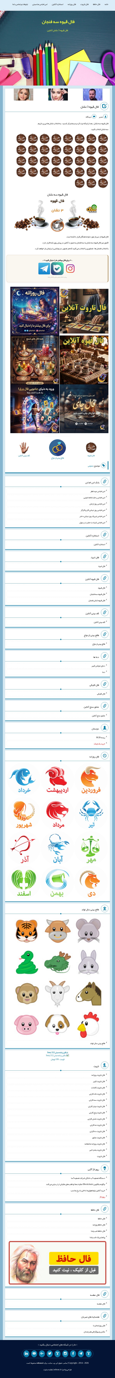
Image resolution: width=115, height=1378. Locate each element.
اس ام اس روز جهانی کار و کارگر (93, 510)
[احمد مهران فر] (92, 95)
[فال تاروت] (84, 312)
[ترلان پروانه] (58, 95)
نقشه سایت (48, 1369)
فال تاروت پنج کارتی (97, 1112)
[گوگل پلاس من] (42, 1353)
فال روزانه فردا (99, 1325)
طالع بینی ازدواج (98, 644)
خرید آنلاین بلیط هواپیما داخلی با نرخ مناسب (88, 1190)
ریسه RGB (100, 737)
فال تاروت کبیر (99, 1081)
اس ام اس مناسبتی (39, 4)
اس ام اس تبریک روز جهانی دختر (92, 516)
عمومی (90, 466)
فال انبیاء (101, 566)
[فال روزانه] (34, 312)
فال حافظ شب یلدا (98, 1231)
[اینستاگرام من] (65, 1353)
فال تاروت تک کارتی (97, 1094)
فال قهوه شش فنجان (96, 600)
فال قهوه (101, 588)
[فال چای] (84, 409)
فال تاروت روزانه (98, 1075)
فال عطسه (101, 1304)
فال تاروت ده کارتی (97, 1131)
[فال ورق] (34, 409)
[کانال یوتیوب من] (34, 1353)
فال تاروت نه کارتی (97, 1125)
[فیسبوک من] (73, 1353)
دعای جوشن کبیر (98, 666)
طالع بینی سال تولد (97, 1043)
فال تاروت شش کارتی (96, 1119)
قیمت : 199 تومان (57, 1056)
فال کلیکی (101, 694)
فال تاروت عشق (98, 1137)
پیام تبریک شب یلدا (97, 1237)
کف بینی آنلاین (99, 622)
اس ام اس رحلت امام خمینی (94, 497)
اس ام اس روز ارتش (97, 504)
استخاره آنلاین (57, 4)
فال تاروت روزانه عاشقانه (95, 1144)
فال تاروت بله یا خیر (97, 1150)
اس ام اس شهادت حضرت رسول (92, 522)
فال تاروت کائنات (98, 1087)
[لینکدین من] (26, 1353)
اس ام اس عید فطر (97, 491)
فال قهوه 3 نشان (90, 107)
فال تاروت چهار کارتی (96, 1106)
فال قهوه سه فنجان (58, 21)
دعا (103, 672)
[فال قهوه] (84, 361)
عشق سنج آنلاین (98, 715)
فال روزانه (72, 4)
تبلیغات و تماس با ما (20, 4)
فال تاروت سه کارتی (97, 1100)
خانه (106, 4)
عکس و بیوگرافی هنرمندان (94, 1332)
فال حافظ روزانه (99, 1225)
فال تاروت (84, 4)
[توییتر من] (50, 1353)
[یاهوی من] (89, 1353)
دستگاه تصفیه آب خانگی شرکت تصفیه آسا (88, 1178)
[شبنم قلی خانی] (23, 95)
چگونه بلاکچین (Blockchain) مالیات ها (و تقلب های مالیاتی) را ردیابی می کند (75, 1184)
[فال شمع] (34, 361)
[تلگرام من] (81, 1353)
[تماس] (57, 1353)
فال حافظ (96, 4)
